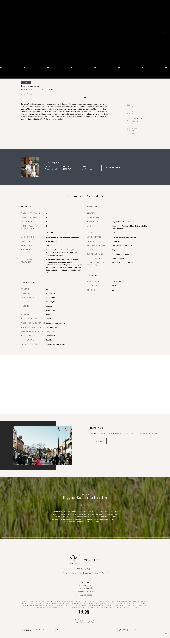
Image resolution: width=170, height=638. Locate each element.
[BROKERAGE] (93, 621)
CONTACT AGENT (113, 168)
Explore (98, 441)
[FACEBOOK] (77, 621)
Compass (70, 601)
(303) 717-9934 (69, 169)
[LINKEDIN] (88, 621)
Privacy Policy (134, 630)
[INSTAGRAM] (82, 621)
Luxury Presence (67, 630)
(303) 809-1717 (84, 585)
